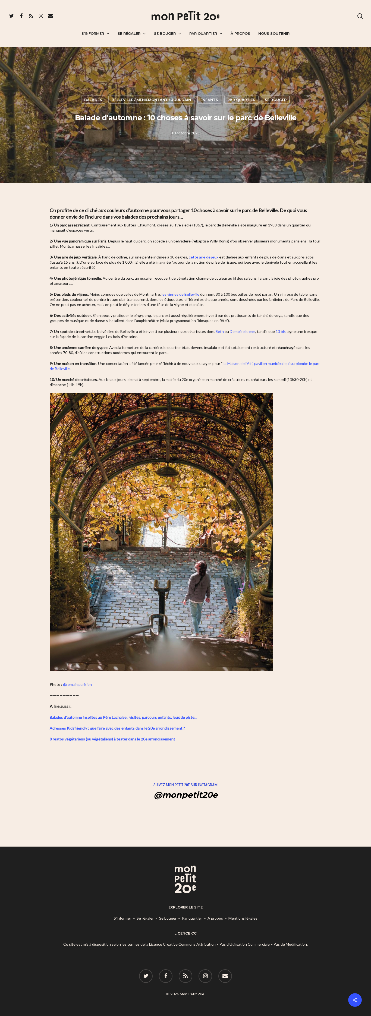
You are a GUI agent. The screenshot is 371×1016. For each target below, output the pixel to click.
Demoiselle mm (242, 331)
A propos (215, 918)
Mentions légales (242, 918)
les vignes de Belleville (180, 294)
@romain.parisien (77, 684)
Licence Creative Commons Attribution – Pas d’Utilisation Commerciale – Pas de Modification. (228, 944)
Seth (220, 331)
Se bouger (165, 33)
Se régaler (129, 33)
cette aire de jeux (203, 257)
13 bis (281, 331)
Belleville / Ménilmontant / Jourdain (151, 99)
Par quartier (203, 33)
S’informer (92, 33)
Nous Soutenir (274, 33)
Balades (93, 99)
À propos (240, 33)
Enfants (209, 99)
